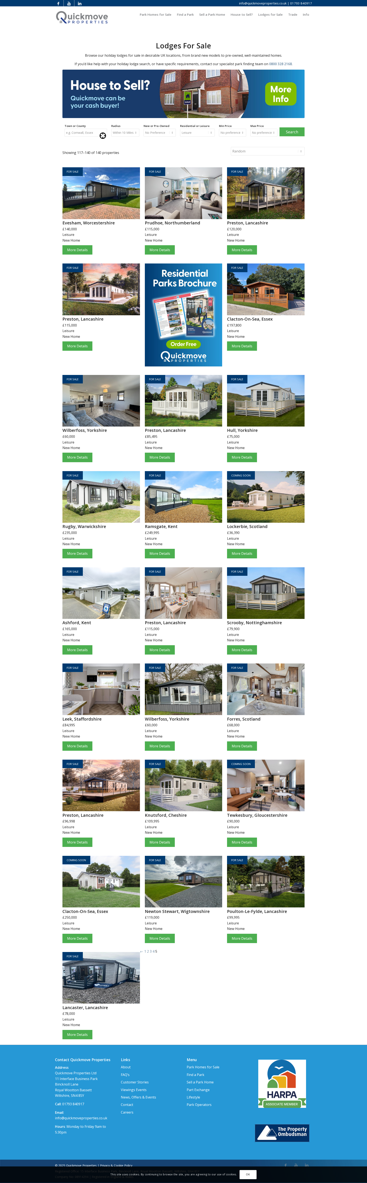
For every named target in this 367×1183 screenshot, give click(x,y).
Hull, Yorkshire (242, 430)
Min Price (225, 126)
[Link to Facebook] (58, 3)
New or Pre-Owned (156, 126)
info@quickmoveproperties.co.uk (263, 3)
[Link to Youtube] (69, 3)
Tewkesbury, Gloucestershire (257, 815)
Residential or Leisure (195, 126)
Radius (115, 126)
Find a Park (195, 1074)
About (126, 1067)
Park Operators (199, 1104)
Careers (127, 1112)
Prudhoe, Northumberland (172, 223)
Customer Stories (135, 1082)
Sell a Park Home (200, 1082)
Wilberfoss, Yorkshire (84, 430)
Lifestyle (193, 1097)
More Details (77, 250)
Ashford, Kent (76, 622)
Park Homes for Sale (203, 1067)
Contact (127, 1104)
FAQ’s (125, 1074)
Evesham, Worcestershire (88, 223)
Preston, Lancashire (247, 223)
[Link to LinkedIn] (79, 3)
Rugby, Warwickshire (84, 526)
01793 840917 (301, 3)
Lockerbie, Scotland (247, 526)
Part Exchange (198, 1089)
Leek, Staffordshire (82, 719)
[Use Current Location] (103, 138)
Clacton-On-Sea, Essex (250, 319)
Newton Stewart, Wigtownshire (177, 911)
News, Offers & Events (138, 1097)
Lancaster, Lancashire (85, 1007)
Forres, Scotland (244, 719)
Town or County (75, 126)
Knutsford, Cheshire (166, 815)
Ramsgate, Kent (161, 526)
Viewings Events (134, 1089)
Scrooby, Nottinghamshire (254, 622)
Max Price (257, 126)
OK (248, 1174)
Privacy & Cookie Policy (116, 1165)
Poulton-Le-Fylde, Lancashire (257, 911)
